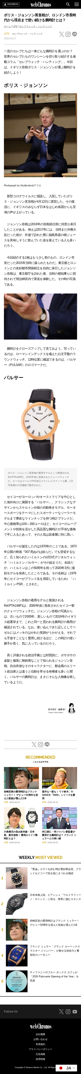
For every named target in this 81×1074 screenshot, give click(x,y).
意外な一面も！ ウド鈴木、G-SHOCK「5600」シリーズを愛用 (58, 795)
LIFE (15, 26)
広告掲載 (40, 1054)
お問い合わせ (40, 1039)
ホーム (7, 26)
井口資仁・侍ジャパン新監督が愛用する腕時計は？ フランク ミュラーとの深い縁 (59, 835)
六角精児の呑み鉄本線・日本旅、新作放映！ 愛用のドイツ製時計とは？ (21, 835)
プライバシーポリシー (40, 1049)
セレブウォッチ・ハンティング (35, 26)
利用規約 (40, 1044)
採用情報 (40, 1059)
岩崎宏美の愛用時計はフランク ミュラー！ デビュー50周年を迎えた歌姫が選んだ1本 (21, 795)
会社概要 (40, 1034)
